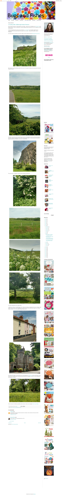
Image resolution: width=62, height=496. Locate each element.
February (47, 244)
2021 (45, 221)
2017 (45, 225)
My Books (33, 20)
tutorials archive (50, 41)
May (46, 233)
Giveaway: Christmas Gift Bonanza (50, 185)
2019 (45, 223)
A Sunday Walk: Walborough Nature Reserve (18, 24)
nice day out (13, 407)
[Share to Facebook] (23, 406)
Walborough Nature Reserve (36, 33)
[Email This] (20, 406)
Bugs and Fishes (12, 417)
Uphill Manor (30, 375)
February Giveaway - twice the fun (51, 190)
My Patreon (21, 20)
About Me (16, 20)
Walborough (18, 407)
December (47, 226)
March (46, 243)
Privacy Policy (39, 20)
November (47, 227)
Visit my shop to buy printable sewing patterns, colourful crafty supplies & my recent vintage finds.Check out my (48, 40)
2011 (45, 252)
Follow (49, 57)
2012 (45, 251)
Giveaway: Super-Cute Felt (51, 194)
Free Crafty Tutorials (28, 20)
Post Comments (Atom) (15, 424)
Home (9, 20)
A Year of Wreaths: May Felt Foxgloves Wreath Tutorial (49, 238)
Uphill (16, 407)
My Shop (12, 20)
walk (20, 407)
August (47, 231)
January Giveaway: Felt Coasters (51, 180)
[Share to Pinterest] (24, 406)
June (46, 232)
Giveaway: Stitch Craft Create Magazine (51, 176)
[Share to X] (22, 406)
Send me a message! (47, 46)
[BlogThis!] (21, 406)
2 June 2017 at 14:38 (13, 419)
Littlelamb (11, 411)
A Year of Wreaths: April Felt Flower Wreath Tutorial (49, 240)
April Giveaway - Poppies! (51, 208)
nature (11, 407)
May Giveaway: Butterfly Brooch (51, 203)
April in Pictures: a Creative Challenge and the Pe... (49, 234)
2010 (45, 253)
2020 (45, 222)
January (47, 245)
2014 (45, 249)
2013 (45, 250)
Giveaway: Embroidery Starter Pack (51, 171)
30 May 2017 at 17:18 (13, 414)
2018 (45, 224)
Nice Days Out (37, 26)
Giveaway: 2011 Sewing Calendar (51, 199)
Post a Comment (11, 421)
